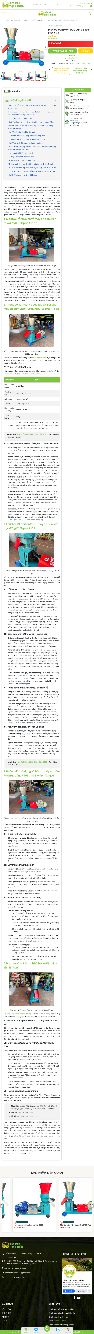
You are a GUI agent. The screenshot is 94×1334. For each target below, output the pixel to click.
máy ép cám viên (38, 358)
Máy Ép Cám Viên (55, 26)
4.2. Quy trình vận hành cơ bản (21, 157)
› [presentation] (45, 47)
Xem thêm (77, 96)
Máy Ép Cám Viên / (39, 20)
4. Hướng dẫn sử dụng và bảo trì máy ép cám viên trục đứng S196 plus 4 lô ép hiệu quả (32, 148)
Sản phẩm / (15, 20)
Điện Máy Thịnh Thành (16, 1014)
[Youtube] (78, 1298)
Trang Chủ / (6, 20)
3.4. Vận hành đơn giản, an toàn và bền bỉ (26, 143)
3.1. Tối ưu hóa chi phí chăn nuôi (22, 132)
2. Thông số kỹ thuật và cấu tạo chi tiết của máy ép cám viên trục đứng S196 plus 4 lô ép (31, 113)
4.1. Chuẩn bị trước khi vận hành (22, 153)
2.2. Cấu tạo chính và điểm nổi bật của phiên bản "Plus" (31, 122)
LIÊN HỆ (5, 1321)
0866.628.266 (85, 3)
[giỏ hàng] (26, 1329)
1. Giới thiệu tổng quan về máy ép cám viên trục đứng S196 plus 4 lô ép (32, 107)
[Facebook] (74, 1298)
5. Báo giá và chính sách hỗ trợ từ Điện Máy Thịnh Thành (30, 164)
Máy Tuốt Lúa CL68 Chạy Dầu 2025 (32, 434)
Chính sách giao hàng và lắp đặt (62, 1313)
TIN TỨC (5, 1317)
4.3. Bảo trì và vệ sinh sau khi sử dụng (24, 160)
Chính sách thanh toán (58, 1317)
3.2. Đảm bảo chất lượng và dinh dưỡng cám (27, 136)
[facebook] (77, 1275)
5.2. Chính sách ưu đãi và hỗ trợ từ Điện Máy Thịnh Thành (32, 171)
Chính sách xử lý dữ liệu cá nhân (62, 1309)
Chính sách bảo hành (57, 1321)
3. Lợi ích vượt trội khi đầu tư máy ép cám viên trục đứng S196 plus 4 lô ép (30, 127)
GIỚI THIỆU (6, 1313)
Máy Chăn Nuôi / (25, 20)
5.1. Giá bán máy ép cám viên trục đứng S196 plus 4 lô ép (32, 168)
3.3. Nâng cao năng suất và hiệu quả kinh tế (27, 139)
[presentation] (49, 70)
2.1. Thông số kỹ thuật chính (20, 118)
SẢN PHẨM (6, 1309)
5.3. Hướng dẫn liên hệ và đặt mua (23, 175)
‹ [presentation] (1, 47)
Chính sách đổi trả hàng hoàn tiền (63, 1325)
